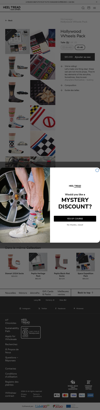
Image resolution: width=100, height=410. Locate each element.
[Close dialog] (97, 170)
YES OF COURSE (75, 218)
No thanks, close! (75, 224)
